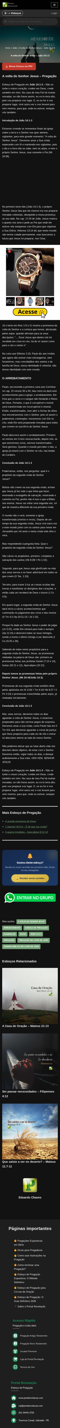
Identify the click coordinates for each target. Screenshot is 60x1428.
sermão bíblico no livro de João (21, 946)
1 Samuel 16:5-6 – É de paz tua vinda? (26, 826)
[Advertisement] (30, 183)
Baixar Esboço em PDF (21, 66)
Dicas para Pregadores (30, 1250)
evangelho (9, 934)
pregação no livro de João (33, 940)
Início (7, 48)
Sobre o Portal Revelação (31, 1306)
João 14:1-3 (36, 934)
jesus (23, 934)
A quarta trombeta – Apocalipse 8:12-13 (26, 832)
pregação (9, 940)
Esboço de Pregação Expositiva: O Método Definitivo (27, 1278)
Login (54, 13)
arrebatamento (12, 928)
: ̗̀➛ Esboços (14, 13)
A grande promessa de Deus (20, 821)
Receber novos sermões (32, 878)
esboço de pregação (36, 928)
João (15, 48)
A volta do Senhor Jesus (31, 921)
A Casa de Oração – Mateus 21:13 (26, 1026)
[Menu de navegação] (54, 4)
